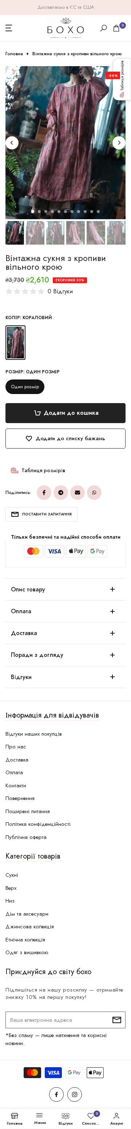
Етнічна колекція (25, 940)
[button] (122, 79)
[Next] (119, 142)
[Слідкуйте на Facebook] (56, 1094)
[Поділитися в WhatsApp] (94, 492)
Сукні (11, 875)
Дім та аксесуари (26, 914)
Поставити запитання (47, 514)
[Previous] (12, 142)
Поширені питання (27, 811)
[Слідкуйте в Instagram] (74, 1094)
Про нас (15, 747)
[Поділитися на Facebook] (44, 492)
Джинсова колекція (29, 927)
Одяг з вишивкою (26, 952)
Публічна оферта (26, 837)
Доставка (16, 760)
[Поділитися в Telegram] (60, 492)
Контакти (15, 786)
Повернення (20, 798)
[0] (116, 28)
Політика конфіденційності (38, 824)
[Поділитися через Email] (77, 492)
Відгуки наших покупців (33, 734)
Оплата (14, 772)
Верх (10, 888)
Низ (10, 901)
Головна (14, 54)
